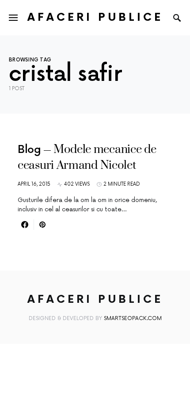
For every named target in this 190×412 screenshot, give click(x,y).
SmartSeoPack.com (133, 318)
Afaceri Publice (95, 17)
